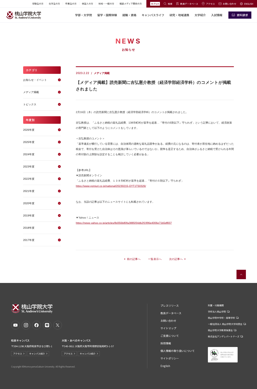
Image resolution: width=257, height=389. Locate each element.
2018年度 (28, 227)
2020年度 (28, 203)
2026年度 (28, 129)
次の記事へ (176, 259)
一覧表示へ (155, 259)
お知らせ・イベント (35, 79)
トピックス (29, 104)
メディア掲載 (31, 92)
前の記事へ (134, 259)
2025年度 (28, 142)
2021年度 (28, 191)
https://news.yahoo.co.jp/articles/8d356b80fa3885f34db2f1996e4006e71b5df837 (124, 222)
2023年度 (28, 166)
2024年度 (28, 154)
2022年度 (28, 178)
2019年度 (28, 215)
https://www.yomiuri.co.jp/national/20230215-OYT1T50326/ (111, 185)
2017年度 (28, 240)
